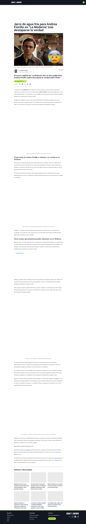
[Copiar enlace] (27, 84)
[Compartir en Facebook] (30, 84)
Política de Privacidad (33, 515)
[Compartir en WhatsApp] (20, 84)
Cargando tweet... (20, 253)
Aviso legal (31, 519)
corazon (60, 69)
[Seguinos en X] (84, 2)
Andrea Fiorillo (57, 458)
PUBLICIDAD (52, 518)
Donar (8, 519)
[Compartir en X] (25, 84)
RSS (8, 520)
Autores (8, 517)
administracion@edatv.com (53, 515)
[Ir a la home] (16, 2)
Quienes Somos (10, 515)
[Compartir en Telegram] (22, 84)
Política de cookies (33, 517)
